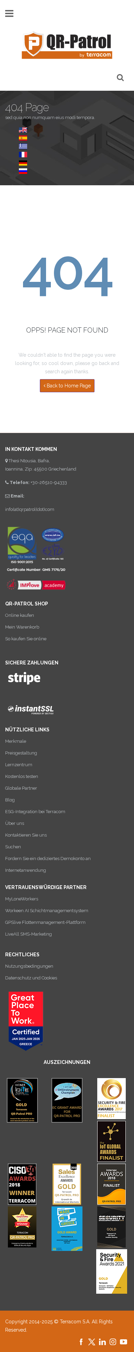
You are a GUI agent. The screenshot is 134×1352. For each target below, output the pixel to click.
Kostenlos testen (21, 776)
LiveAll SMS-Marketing (28, 934)
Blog (10, 799)
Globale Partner (21, 788)
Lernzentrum (18, 764)
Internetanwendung (25, 870)
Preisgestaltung (21, 753)
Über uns (14, 823)
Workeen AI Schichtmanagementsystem (46, 910)
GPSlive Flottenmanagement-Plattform (45, 922)
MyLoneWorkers (21, 898)
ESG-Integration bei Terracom (35, 811)
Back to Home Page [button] (68, 385)
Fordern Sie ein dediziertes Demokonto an (48, 858)
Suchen (13, 846)
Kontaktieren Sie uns (26, 835)
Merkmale (15, 741)
